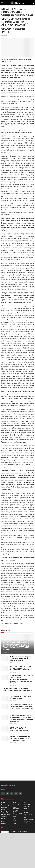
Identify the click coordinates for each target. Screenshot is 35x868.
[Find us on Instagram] (11, 793)
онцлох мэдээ (17, 805)
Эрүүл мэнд (27, 822)
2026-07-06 (6, 652)
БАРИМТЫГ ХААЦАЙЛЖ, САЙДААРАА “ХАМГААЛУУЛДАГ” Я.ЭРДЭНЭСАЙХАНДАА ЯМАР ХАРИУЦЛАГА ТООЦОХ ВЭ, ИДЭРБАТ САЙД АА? (21, 679)
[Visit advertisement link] (17, 761)
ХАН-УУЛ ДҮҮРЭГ (27, 805)
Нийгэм (3, 823)
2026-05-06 (13, 712)
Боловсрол (4, 807)
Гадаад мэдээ (5, 814)
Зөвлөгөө (4, 816)
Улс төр (15, 821)
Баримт (3, 802)
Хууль (26, 808)
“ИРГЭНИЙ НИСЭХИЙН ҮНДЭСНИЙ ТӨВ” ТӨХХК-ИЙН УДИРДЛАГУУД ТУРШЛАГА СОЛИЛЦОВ (20, 738)
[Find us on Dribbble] (20, 793)
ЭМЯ (25, 817)
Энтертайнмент (29, 819)
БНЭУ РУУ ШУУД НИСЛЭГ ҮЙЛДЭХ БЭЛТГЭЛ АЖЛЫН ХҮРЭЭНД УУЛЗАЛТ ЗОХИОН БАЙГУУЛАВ (20, 668)
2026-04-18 (13, 723)
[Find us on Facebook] (3, 793)
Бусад (3, 809)
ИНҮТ (3, 819)
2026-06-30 (13, 672)
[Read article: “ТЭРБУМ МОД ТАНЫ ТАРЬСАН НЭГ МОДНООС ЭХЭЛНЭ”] (5, 698)
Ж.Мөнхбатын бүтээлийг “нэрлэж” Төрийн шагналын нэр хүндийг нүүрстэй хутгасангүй (20, 658)
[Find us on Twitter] (7, 793)
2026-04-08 (13, 742)
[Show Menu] (2, 2)
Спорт (15, 816)
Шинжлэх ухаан (27, 811)
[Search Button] (33, 2)
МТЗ (2, 821)
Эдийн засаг (28, 814)
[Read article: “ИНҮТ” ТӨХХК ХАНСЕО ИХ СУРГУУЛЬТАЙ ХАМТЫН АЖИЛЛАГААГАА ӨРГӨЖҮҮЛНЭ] (5, 728)
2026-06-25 (13, 685)
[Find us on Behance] (16, 793)
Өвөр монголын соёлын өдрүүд (16, 809)
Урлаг (14, 823)
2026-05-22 (13, 700)
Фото (25, 802)
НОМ (14, 802)
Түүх (14, 818)
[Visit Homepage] (17, 2)
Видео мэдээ (5, 812)
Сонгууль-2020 (17, 814)
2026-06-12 (6, 693)
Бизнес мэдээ (5, 805)
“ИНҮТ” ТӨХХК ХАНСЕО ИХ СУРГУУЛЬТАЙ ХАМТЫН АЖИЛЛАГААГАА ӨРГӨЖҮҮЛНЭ (19, 728)
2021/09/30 (4, 35)
